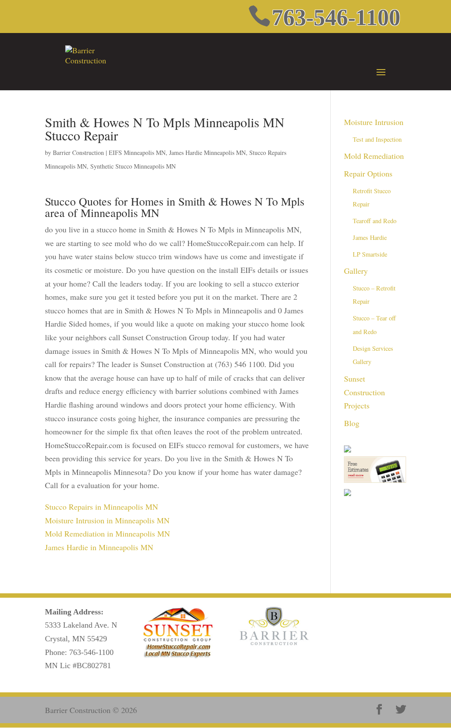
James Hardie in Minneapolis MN (99, 547)
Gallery (356, 270)
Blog (351, 423)
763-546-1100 (91, 652)
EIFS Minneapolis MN (137, 152)
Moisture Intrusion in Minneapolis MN (107, 520)
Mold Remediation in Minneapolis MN (107, 533)
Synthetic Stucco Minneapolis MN (133, 166)
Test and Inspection (377, 139)
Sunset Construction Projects (364, 392)
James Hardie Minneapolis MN (207, 152)
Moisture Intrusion (373, 122)
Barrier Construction (78, 152)
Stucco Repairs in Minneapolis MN (101, 506)
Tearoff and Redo (374, 221)
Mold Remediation (374, 156)
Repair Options (368, 173)
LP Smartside (370, 254)
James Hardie (370, 237)
